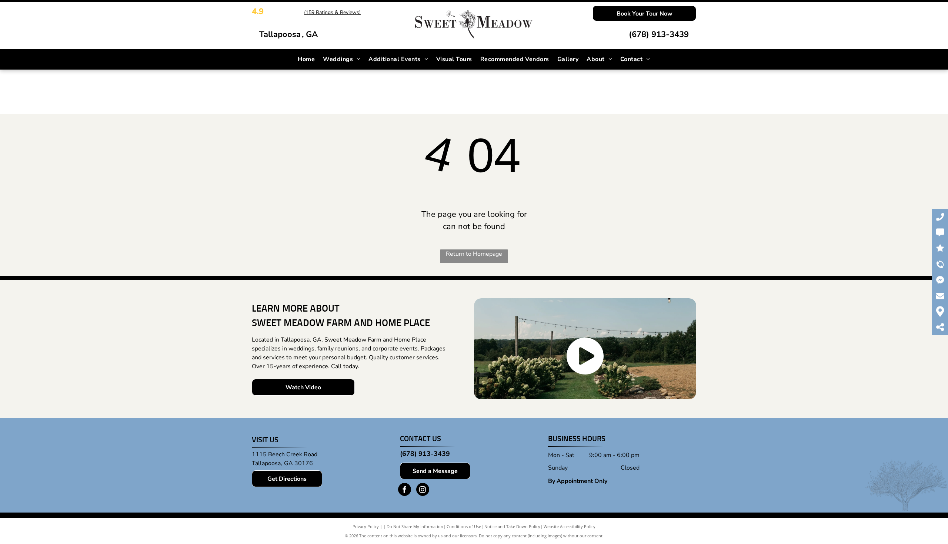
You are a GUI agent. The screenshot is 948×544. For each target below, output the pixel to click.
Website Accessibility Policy (569, 526)
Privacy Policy (366, 526)
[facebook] (404, 490)
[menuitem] (306, 59)
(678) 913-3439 (659, 34)
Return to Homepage (474, 254)
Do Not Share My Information (415, 526)
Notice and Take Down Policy (512, 526)
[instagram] (422, 490)
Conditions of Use (464, 526)
